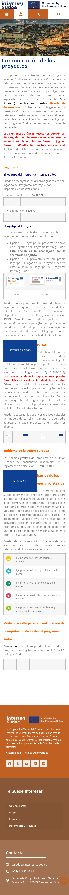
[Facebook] (9, 763)
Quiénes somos (17, 805)
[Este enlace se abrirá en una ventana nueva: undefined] (25, 435)
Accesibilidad (13, 752)
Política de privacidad (36, 752)
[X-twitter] (18, 763)
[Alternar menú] (7, 14)
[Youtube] (26, 763)
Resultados (15, 819)
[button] (38, 14)
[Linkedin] (35, 763)
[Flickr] (43, 763)
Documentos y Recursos (22, 825)
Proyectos (14, 812)
